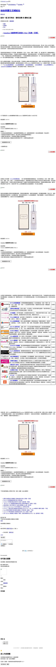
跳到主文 (3, 14)
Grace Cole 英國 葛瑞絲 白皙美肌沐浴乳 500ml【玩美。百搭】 (18, 511)
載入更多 (3, 537)
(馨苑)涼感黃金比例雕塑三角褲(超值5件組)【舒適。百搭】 (17, 498)
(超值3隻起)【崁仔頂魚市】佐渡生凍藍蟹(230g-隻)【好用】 (17, 505)
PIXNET (17, 647)
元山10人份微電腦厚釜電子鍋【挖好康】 (13, 500)
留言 (11, 528)
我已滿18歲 (3, 664)
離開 (8, 664)
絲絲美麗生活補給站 (10, 10)
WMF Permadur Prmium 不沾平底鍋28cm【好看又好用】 (16, 506)
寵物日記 (11, 532)
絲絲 (2, 520)
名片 (4, 27)
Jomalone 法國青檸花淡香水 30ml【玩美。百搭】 (21, 33)
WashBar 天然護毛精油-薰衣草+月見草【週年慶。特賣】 (16, 502)
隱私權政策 (35, 647)
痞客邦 (8, 528)
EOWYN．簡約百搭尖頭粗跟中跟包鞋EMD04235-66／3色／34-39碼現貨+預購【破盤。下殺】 (25, 508)
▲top (2, 534)
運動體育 (12, 21)
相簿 (4, 23)
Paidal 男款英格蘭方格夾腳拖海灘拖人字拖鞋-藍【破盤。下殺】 (18, 510)
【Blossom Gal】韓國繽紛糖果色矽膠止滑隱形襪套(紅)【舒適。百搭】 (20, 503)
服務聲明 (41, 647)
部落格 (5, 25)
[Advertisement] (28, 164)
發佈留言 (3, 545)
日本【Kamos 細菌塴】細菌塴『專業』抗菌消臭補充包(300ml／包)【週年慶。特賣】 (23, 513)
